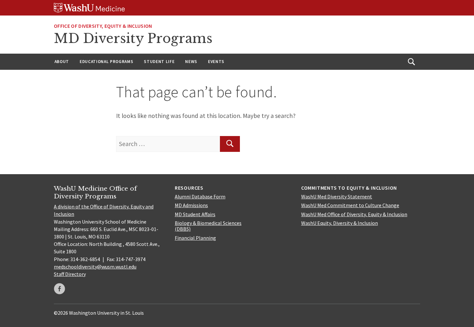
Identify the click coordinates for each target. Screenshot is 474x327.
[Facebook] (59, 288)
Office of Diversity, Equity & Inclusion (103, 26)
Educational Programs (106, 61)
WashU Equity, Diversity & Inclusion (339, 223)
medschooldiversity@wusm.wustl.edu (95, 266)
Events (216, 61)
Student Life (159, 61)
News (191, 61)
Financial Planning (195, 238)
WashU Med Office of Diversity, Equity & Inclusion (354, 214)
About (61, 61)
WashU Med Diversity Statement (336, 196)
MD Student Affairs (195, 214)
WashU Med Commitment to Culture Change (350, 205)
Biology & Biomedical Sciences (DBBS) (208, 226)
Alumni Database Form (200, 196)
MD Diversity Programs (133, 38)
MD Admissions (191, 205)
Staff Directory (70, 274)
